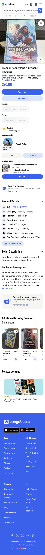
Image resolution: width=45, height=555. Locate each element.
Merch (7, 517)
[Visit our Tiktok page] (32, 535)
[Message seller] (12, 155)
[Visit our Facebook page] (12, 535)
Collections (9, 448)
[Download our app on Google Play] (28, 430)
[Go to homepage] (8, 4)
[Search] (40, 10)
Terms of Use (16, 545)
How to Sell (30, 443)
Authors (8, 458)
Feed (27, 471)
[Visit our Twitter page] (17, 535)
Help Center (31, 489)
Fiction (20, 211)
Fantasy (29, 211)
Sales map (30, 466)
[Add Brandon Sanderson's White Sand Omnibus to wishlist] (41, 23)
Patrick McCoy (21, 144)
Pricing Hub (31, 461)
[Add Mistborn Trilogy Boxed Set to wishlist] (35, 332)
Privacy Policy (28, 545)
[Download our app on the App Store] (11, 430)
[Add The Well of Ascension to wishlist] (16, 332)
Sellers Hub (30, 448)
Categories (9, 453)
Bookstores (9, 443)
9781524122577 (20, 207)
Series (7, 468)
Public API (9, 522)
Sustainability (10, 502)
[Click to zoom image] (22, 41)
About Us (8, 489)
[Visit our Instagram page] (22, 535)
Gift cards (8, 473)
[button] (22, 201)
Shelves (7, 463)
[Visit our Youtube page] (27, 535)
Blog (6, 507)
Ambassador (10, 512)
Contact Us (30, 494)
